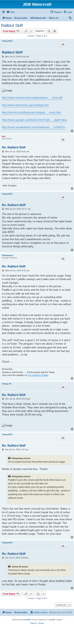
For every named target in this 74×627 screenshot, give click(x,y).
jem (4, 136)
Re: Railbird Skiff (13, 147)
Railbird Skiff (12, 25)
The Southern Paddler (38, 375)
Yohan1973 (7, 41)
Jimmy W (6, 384)
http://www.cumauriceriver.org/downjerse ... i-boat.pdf (32, 97)
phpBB (26, 620)
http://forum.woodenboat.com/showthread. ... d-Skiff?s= (34, 127)
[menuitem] (10, 12)
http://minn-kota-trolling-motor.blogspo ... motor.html (31, 112)
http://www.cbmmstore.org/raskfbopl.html (25, 105)
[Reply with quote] (63, 44)
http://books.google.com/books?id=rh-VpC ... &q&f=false (34, 119)
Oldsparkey (7, 255)
